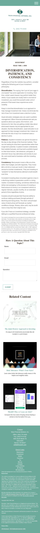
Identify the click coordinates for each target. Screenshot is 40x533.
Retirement (20, 452)
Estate (20, 456)
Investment (20, 454)
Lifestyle (20, 464)
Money (20, 462)
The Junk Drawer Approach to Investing (20, 328)
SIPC (32, 517)
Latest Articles (20, 466)
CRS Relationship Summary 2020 (18, 528)
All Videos (20, 468)
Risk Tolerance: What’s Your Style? (20, 370)
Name (6, 246)
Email (6, 258)
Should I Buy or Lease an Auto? (20, 411)
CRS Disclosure (5, 528)
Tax (20, 460)
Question (6, 269)
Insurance (20, 458)
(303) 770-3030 (21, 29)
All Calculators (20, 470)
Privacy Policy (4, 525)
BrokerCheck (4, 473)
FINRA (28, 517)
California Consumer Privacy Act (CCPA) (15, 494)
